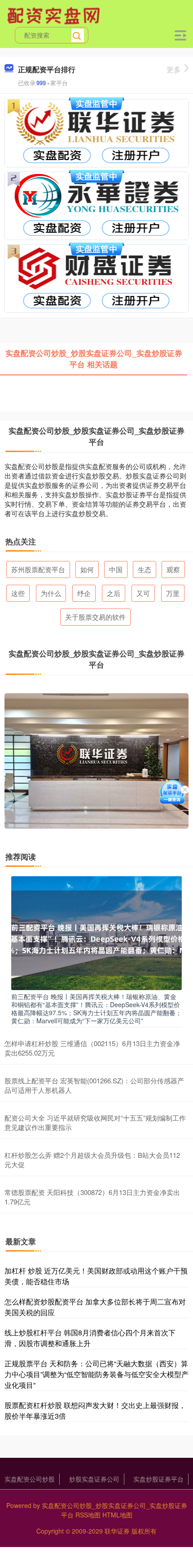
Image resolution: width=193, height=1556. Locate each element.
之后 (113, 593)
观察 (173, 569)
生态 (144, 569)
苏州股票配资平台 (38, 569)
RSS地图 (88, 1514)
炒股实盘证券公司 (94, 1478)
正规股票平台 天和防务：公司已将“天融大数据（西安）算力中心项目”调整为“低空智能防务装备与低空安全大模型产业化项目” (96, 1374)
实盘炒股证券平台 (158, 1478)
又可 (143, 593)
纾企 (84, 593)
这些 (18, 593)
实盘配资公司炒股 (29, 1478)
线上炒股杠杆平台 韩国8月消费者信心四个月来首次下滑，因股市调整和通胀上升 (89, 1337)
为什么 (51, 593)
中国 (116, 569)
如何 (87, 569)
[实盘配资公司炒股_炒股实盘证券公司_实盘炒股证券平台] (55, 14)
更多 (174, 69)
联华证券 (117, 1530)
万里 (173, 593)
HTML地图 (117, 1514)
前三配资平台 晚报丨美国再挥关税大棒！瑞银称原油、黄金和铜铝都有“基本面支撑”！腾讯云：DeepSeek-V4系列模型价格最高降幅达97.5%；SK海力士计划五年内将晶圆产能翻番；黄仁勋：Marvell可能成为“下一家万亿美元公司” (96, 1009)
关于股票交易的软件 (95, 617)
